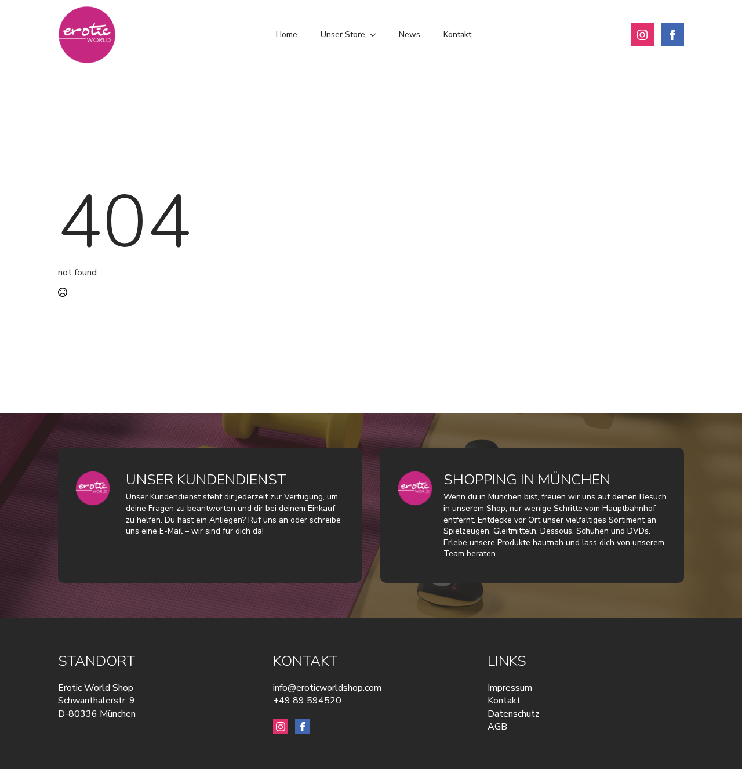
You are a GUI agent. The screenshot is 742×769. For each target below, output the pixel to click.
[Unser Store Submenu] (376, 34)
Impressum (510, 687)
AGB (497, 726)
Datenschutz (514, 714)
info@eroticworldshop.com (327, 687)
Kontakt (457, 34)
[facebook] (672, 34)
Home (286, 34)
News (409, 34)
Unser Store (343, 34)
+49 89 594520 (307, 700)
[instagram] (642, 34)
